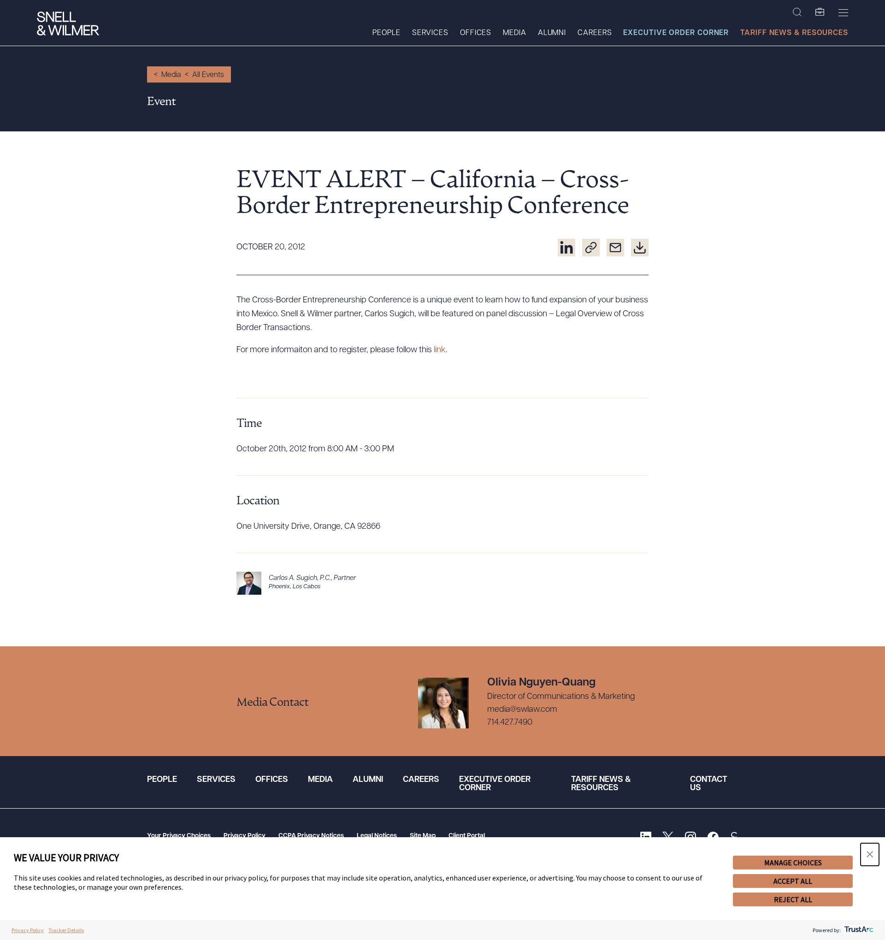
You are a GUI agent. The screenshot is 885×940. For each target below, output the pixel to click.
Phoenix (279, 587)
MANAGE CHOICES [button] (793, 862)
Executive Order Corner (676, 33)
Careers (595, 33)
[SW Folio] (820, 12)
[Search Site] (797, 12)
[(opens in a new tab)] (566, 247)
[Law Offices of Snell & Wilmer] (68, 25)
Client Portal (466, 836)
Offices (475, 33)
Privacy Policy (245, 836)
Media (514, 33)
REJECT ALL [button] (793, 899)
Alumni (552, 33)
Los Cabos (306, 587)
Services (430, 33)
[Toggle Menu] (843, 12)
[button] (870, 854)
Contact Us (708, 784)
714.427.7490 (509, 723)
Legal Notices (377, 836)
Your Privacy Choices (179, 836)
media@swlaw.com (522, 710)
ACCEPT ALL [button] (792, 881)
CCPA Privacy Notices (311, 836)
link (440, 350)
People (386, 33)
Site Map (423, 836)
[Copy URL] (591, 247)
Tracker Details (66, 930)
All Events (208, 75)
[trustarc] (858, 930)
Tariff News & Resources (794, 33)
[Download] (640, 247)
